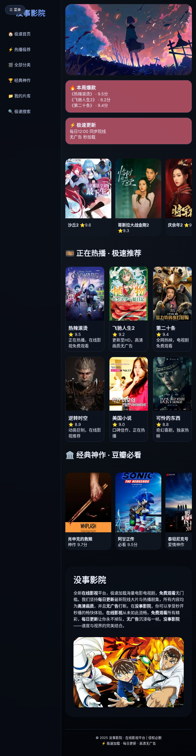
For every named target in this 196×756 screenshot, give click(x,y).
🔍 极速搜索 (19, 111)
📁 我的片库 (19, 95)
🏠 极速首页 (19, 33)
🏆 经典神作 (19, 80)
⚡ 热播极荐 (19, 49)
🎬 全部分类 (19, 64)
